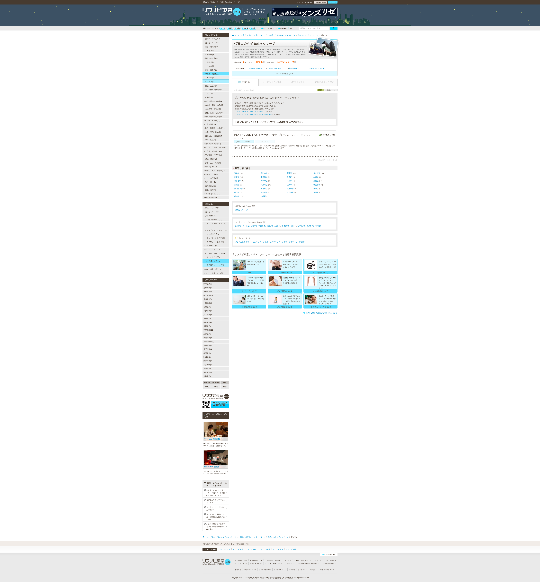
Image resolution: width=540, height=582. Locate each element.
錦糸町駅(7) (207, 360)
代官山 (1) (210, 81)
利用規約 (313, 569)
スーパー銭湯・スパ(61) (214, 273)
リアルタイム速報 (241, 560)
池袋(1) (254, 226)
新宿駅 (289, 173)
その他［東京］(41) (212, 193)
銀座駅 (316, 180)
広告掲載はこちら (315, 563)
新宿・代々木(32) (211, 58)
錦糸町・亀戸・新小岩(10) (215, 170)
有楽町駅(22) (208, 330)
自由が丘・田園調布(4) (213, 136)
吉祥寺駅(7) (207, 364)
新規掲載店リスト (256, 560)
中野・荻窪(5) (210, 139)
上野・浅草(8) (210, 124)
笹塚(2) (318, 226)
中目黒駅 (264, 177)
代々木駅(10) (208, 295)
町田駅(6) (207, 357)
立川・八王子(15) (211, 178)
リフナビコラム (315, 560)
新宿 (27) (210, 62)
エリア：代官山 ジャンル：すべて (250, 111)
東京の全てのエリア (212, 39)
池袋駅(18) (207, 299)
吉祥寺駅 (290, 192)
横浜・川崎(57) (211, 197)
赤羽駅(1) (207, 353)
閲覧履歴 (283, 28)
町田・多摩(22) (211, 166)
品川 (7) (210, 93)
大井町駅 (264, 188)
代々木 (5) (210, 66)
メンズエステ (210, 215)
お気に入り (293, 28)
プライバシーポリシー (326, 569)
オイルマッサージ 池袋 (259, 242)
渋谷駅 (236, 173)
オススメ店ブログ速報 (291, 560)
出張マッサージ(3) (212, 43)
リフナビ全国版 (210, 549)
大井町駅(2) (207, 345)
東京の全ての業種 (212, 208)
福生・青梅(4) (210, 189)
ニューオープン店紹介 (273, 560)
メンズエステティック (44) (217, 230)
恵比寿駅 (264, 173)
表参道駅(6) (207, 310)
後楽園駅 (316, 184)
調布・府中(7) (210, 182)
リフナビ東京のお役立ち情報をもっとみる (321, 312)
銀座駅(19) (207, 322)
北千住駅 (290, 188)
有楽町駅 (264, 184)
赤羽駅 (316, 188)
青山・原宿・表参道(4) (213, 101)
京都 (238, 28)
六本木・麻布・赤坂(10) (214, 105)
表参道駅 (237, 180)
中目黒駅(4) (207, 303)
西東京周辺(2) (210, 186)
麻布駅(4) (207, 318)
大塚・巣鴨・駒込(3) (213, 132)
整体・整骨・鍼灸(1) (213, 269)
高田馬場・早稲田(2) (213, 109)
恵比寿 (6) (210, 54)
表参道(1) (285, 226)
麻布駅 (289, 180)
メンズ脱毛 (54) (213, 234)
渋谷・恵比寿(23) (211, 46)
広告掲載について (250, 569)
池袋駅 (236, 177)
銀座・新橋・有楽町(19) (214, 112)
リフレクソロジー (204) (216, 253)
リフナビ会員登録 (265, 569)
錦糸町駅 (264, 192)
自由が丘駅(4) (208, 341)
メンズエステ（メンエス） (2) (216, 224)
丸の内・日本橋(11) (212, 120)
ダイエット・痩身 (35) (215, 241)
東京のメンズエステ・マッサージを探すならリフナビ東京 (271, 577)
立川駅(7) (207, 368)
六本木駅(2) (207, 314)
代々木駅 (316, 173)
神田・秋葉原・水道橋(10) (215, 128)
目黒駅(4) (207, 307)
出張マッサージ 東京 (296, 242)
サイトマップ (302, 569)
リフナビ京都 (251, 549)
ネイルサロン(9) (211, 245)
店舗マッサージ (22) (214, 219)
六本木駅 (264, 180)
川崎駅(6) (207, 376)
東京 (253, 28)
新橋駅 (236, 184)
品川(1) (277, 226)
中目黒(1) (262, 226)
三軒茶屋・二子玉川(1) (213, 155)
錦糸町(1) (310, 226)
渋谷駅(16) (207, 283)
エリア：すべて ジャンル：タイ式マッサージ (254, 114)
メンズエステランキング (273, 563)
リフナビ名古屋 (264, 549)
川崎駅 (263, 196)
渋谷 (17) (210, 50)
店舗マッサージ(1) (242, 210)
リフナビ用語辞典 (330, 560)
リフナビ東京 (278, 549)
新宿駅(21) (207, 291)
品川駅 (316, 177)
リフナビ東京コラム (270, 28)
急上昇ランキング (256, 563)
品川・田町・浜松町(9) (213, 89)
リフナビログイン (280, 569)
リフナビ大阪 (225, 549)
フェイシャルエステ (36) (216, 238)
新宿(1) (238, 226)
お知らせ (238, 569)
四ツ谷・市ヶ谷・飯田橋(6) (215, 147)
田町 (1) (210, 97)
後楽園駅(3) (207, 337)
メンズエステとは (241, 563)
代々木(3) (246, 226)
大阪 (223, 28)
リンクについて (290, 563)
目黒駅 (289, 177)
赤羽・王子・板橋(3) (213, 162)
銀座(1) (293, 226)
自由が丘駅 (238, 188)
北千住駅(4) (207, 349)
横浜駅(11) (207, 372)
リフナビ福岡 (291, 549)
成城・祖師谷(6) (211, 159)
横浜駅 (236, 196)
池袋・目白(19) (211, 70)
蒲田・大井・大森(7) (213, 143)
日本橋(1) (301, 226)
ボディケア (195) (213, 257)
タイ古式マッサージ (212, 261)
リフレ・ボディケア (212, 249)
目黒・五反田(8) (211, 85)
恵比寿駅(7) (207, 287)
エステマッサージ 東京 (278, 242)
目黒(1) (270, 226)
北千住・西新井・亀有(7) (214, 151)
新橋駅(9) (207, 326)
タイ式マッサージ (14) (215, 265)
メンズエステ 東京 (242, 242)
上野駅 (289, 184)
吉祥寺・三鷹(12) (211, 174)
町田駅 (236, 192)
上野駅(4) (207, 334)
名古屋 (246, 28)
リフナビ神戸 (238, 549)
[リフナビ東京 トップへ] (221, 12)
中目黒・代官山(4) (212, 73)
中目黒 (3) (210, 77)
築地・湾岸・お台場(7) (213, 116)
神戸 (230, 28)
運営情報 (292, 569)
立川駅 (316, 192)
